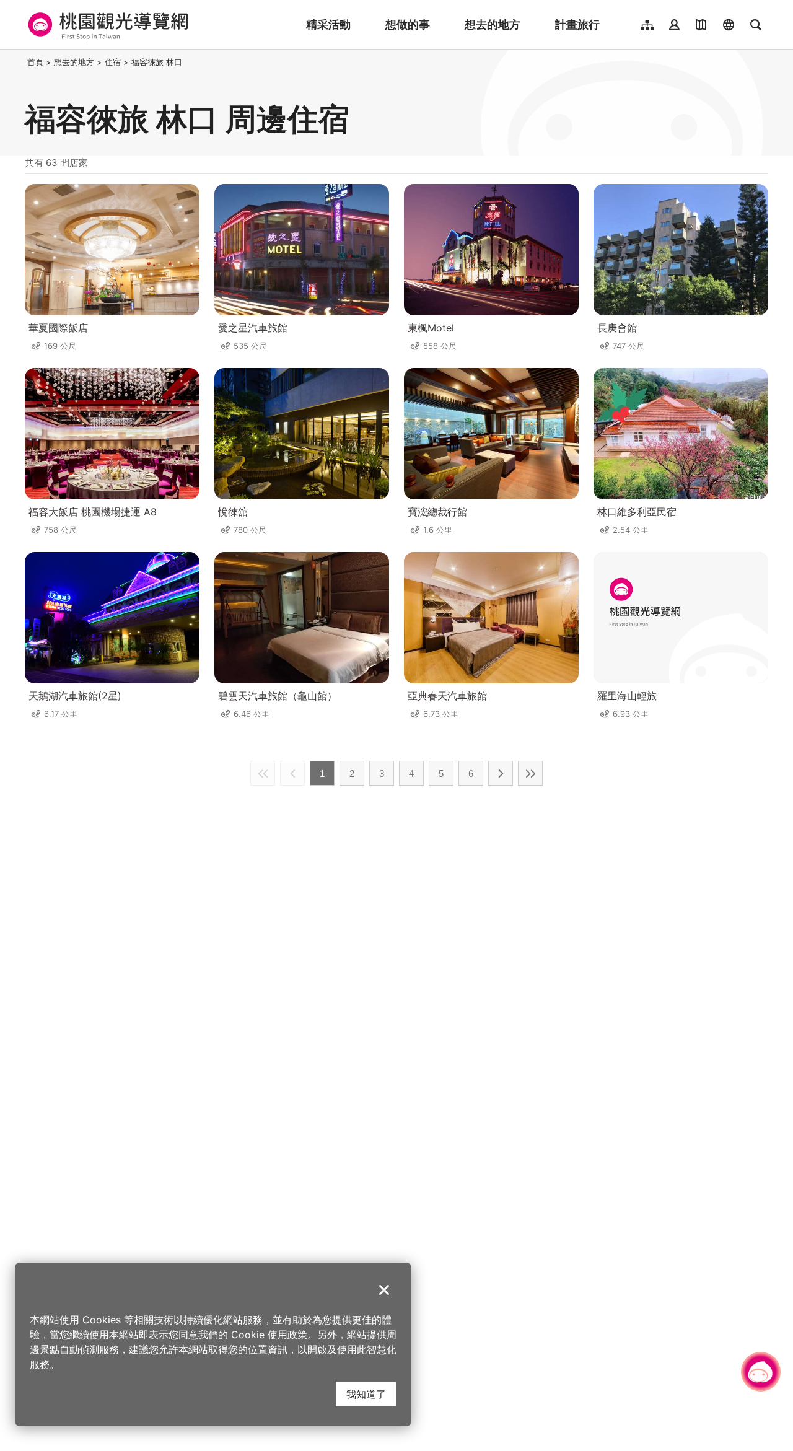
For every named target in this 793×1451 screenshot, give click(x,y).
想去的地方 (492, 24)
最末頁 (530, 773)
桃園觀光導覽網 (106, 24)
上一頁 (292, 773)
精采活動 (328, 24)
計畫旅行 (577, 24)
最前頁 (262, 773)
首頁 (35, 62)
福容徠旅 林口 (156, 62)
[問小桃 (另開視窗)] (761, 1372)
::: (21, 62)
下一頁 (500, 773)
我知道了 (366, 1394)
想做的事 (407, 24)
